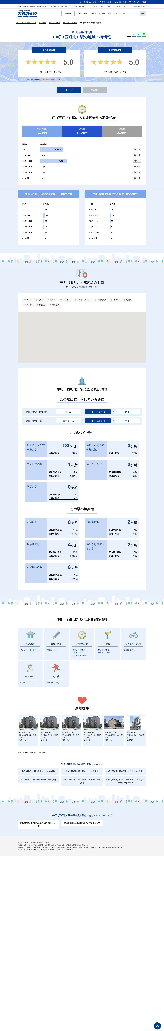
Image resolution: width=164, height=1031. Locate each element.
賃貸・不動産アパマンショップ (26, 23)
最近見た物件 (121, 2)
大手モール (68, 421)
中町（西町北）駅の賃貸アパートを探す (82, 771)
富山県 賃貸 (42, 23)
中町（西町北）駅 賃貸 (70, 23)
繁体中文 (110, 6)
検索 (143, 13)
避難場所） (53, 682)
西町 (127, 412)
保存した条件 (106, 2)
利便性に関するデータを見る (49, 72)
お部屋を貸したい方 (139, 6)
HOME (53, 13)
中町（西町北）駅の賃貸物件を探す (32, 752)
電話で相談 (82, 13)
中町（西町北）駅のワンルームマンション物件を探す (82, 781)
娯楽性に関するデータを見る (115, 72)
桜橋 (68, 412)
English (94, 6)
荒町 (127, 421)
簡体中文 (102, 6)
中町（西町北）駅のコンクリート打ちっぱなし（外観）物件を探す (125, 781)
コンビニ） (79, 650)
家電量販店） (80, 655)
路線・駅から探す (54, 23)
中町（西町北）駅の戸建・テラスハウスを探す (125, 771)
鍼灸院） (26, 682)
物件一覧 (137, 149)
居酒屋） (104, 653)
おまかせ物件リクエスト (87, 2)
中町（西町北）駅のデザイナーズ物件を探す (39, 780)
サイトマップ (126, 6)
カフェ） (104, 650)
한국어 (118, 6)
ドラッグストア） (81, 653)
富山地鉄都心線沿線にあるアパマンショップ (82, 823)
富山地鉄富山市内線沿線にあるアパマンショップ (39, 824)
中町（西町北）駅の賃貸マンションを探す (39, 771)
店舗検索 (68, 13)
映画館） (130, 650)
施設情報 (95, 90)
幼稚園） (52, 650)
